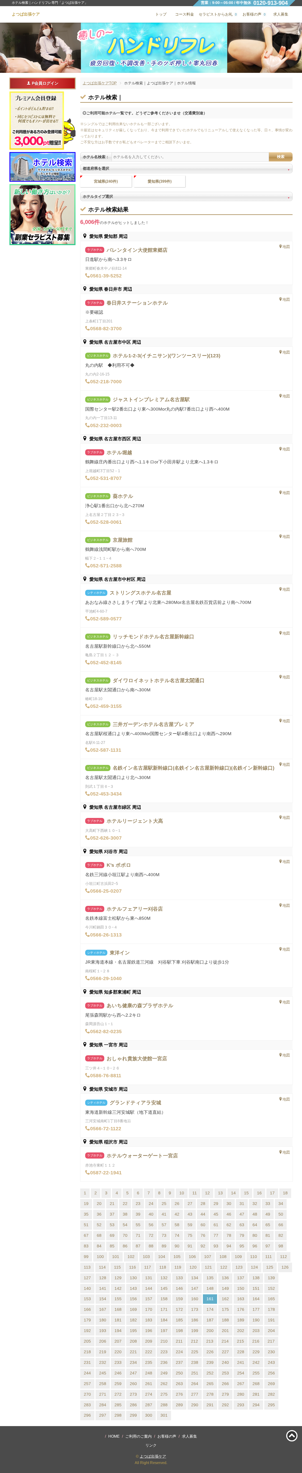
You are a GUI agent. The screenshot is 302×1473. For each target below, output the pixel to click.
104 (161, 1256)
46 (228, 1214)
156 (133, 1298)
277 (194, 1394)
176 (240, 1309)
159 (179, 1298)
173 (194, 1309)
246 (118, 1373)
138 (256, 1277)
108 (222, 1256)
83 (86, 1246)
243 (271, 1362)
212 (194, 1341)
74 (177, 1235)
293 (240, 1405)
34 (280, 1203)
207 (118, 1341)
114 (102, 1267)
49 (267, 1214)
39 (138, 1214)
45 (216, 1214)
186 (194, 1320)
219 (102, 1351)
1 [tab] (151, 69)
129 (118, 1277)
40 (151, 1214)
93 (216, 1246)
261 (148, 1383)
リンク (151, 1445)
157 (148, 1298)
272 (118, 1394)
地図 (286, 247)
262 (164, 1383)
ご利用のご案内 (138, 1436)
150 (240, 1288)
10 (181, 1193)
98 (280, 1246)
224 (179, 1351)
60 (203, 1224)
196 (148, 1330)
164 (256, 1298)
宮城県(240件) (106, 181)
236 (164, 1362)
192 (87, 1330)
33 (267, 1203)
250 (179, 1373)
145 (164, 1288)
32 (254, 1203)
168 (118, 1309)
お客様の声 (166, 1436)
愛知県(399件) (160, 181)
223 (164, 1351)
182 (133, 1320)
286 (133, 1405)
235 (148, 1362)
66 (280, 1224)
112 (283, 1256)
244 (87, 1373)
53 (112, 1224)
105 (176, 1256)
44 (203, 1214)
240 (225, 1362)
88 (151, 1246)
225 (194, 1351)
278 (210, 1394)
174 (210, 1309)
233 (118, 1362)
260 (133, 1383)
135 (210, 1277)
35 (86, 1214)
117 (147, 1267)
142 (118, 1288)
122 (223, 1267)
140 (87, 1288)
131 (148, 1277)
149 (225, 1288)
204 (271, 1330)
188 (225, 1320)
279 (225, 1394)
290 (194, 1405)
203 (256, 1330)
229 (256, 1351)
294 (256, 1405)
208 (133, 1341)
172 (179, 1309)
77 (216, 1235)
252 (210, 1373)
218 (87, 1351)
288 (164, 1405)
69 (112, 1235)
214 (225, 1341)
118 (162, 1267)
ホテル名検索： (96, 157)
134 (194, 1277)
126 (285, 1267)
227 (225, 1351)
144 (148, 1288)
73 (164, 1235)
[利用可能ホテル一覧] (42, 167)
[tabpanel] (151, 48)
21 (112, 1203)
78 (228, 1235)
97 (267, 1246)
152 (271, 1288)
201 (225, 1330)
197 (164, 1330)
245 (102, 1373)
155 (118, 1298)
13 (220, 1193)
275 (164, 1394)
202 (240, 1330)
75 (190, 1235)
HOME (114, 1436)
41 (164, 1214)
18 (285, 1193)
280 (240, 1394)
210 (164, 1341)
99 (86, 1256)
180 (102, 1320)
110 (253, 1256)
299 (133, 1415)
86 (125, 1246)
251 (194, 1373)
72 (151, 1235)
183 (148, 1320)
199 (194, 1330)
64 (254, 1224)
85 (112, 1246)
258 (102, 1383)
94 (228, 1246)
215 (240, 1341)
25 (164, 1203)
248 (148, 1373)
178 (271, 1309)
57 (164, 1224)
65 (267, 1224)
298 (118, 1415)
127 (87, 1277)
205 (87, 1341)
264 (194, 1383)
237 (179, 1362)
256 (271, 1373)
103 (146, 1256)
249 (164, 1373)
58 (177, 1224)
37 (112, 1214)
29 (216, 1203)
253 (225, 1373)
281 (256, 1394)
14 (233, 1193)
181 (118, 1320)
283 (87, 1405)
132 (164, 1277)
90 (177, 1246)
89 (164, 1246)
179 (87, 1320)
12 (207, 1193)
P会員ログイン (45, 83)
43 (190, 1214)
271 (102, 1394)
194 (118, 1330)
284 (102, 1405)
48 (254, 1214)
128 (102, 1277)
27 (190, 1203)
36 (99, 1214)
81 (267, 1235)
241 (240, 1362)
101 (115, 1256)
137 (240, 1277)
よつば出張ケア (153, 1456)
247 (133, 1373)
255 (256, 1373)
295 (271, 1405)
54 (125, 1224)
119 (177, 1267)
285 (118, 1405)
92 (203, 1246)
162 (225, 1298)
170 (148, 1309)
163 (240, 1298)
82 (280, 1235)
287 (148, 1405)
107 (207, 1256)
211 (179, 1341)
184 (164, 1320)
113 (87, 1267)
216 (255, 1341)
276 (179, 1394)
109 (238, 1256)
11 (194, 1193)
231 (87, 1362)
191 (271, 1320)
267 (240, 1383)
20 (99, 1203)
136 (225, 1277)
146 (179, 1288)
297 (102, 1415)
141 (102, 1288)
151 (256, 1288)
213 (209, 1341)
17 (272, 1193)
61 (216, 1224)
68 (99, 1235)
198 (179, 1330)
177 (256, 1309)
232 (102, 1362)
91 (190, 1246)
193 (102, 1330)
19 (86, 1203)
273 (133, 1394)
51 (86, 1224)
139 (271, 1277)
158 (164, 1298)
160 (194, 1298)
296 (87, 1415)
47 (241, 1214)
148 (210, 1288)
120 (193, 1267)
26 (177, 1203)
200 (210, 1330)
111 (268, 1256)
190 (256, 1320)
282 (271, 1394)
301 (164, 1415)
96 (254, 1246)
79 (241, 1235)
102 (130, 1256)
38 (125, 1214)
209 (148, 1341)
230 (271, 1351)
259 (118, 1383)
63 (241, 1224)
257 (87, 1383)
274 (148, 1394)
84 (99, 1246)
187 (210, 1320)
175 (225, 1309)
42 (177, 1214)
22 (125, 1203)
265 (210, 1383)
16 (259, 1193)
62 (228, 1224)
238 (194, 1362)
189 (240, 1320)
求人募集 (280, 14)
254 (240, 1373)
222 (148, 1351)
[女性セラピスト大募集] (42, 214)
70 (125, 1235)
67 (86, 1235)
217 (271, 1341)
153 (87, 1298)
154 (102, 1298)
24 (151, 1203)
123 (239, 1267)
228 (240, 1351)
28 (203, 1203)
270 (87, 1394)
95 (241, 1246)
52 (99, 1224)
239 (210, 1362)
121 (208, 1267)
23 (138, 1203)
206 (102, 1341)
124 (254, 1267)
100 (100, 1256)
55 (138, 1224)
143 (133, 1288)
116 (132, 1267)
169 (133, 1309)
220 (118, 1351)
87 (138, 1246)
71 (138, 1235)
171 (164, 1309)
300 (148, 1415)
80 (254, 1235)
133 (179, 1277)
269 (271, 1383)
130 (133, 1277)
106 (192, 1256)
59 (190, 1224)
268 (256, 1383)
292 (225, 1405)
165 (271, 1298)
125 (269, 1267)
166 (87, 1309)
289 (179, 1405)
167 (102, 1309)
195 (133, 1330)
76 (203, 1235)
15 (246, 1193)
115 (117, 1267)
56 (151, 1224)
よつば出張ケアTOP (100, 83)
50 (280, 1214)
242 (256, 1362)
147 (194, 1288)
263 (179, 1383)
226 (210, 1351)
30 (228, 1203)
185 (179, 1320)
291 (210, 1405)
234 (133, 1362)
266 (225, 1383)
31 (241, 1203)
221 (133, 1351)
